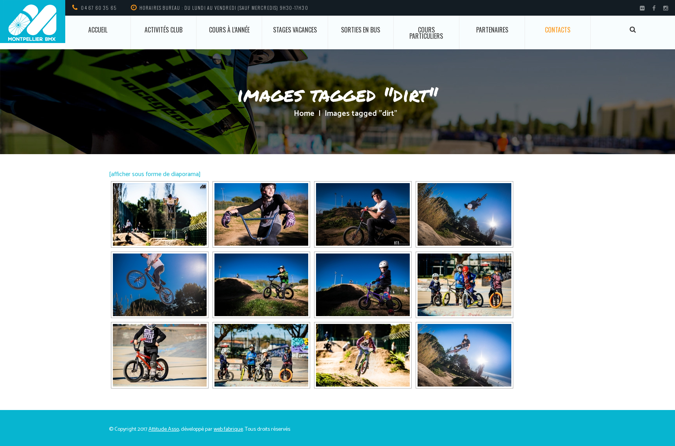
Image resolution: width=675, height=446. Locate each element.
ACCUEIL (97, 29)
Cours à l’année (229, 29)
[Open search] (632, 29)
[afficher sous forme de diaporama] (155, 174)
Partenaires (492, 29)
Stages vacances (295, 29)
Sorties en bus (360, 29)
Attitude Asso (163, 429)
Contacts (557, 29)
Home (304, 114)
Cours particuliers (426, 33)
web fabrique (228, 429)
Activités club (163, 29)
